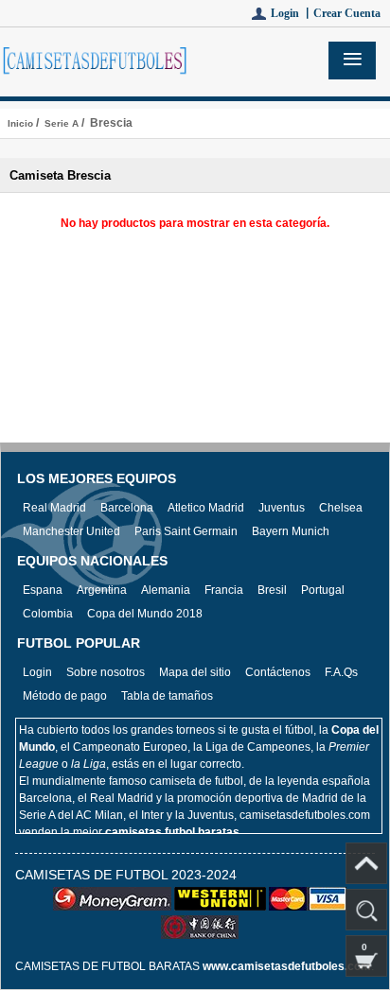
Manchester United (71, 531)
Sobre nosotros (105, 672)
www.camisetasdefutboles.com (287, 966)
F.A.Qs (341, 672)
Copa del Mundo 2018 (145, 613)
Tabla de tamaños (167, 696)
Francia (223, 590)
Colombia (48, 613)
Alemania (165, 590)
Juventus (281, 507)
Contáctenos (277, 672)
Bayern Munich (290, 531)
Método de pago (65, 696)
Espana (42, 590)
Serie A (61, 123)
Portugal (323, 590)
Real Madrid (54, 507)
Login (37, 672)
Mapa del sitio (195, 672)
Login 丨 (292, 13)
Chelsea (341, 507)
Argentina (102, 590)
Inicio (20, 123)
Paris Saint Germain (186, 531)
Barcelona (126, 507)
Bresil (272, 590)
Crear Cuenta (347, 13)
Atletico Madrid (206, 507)
